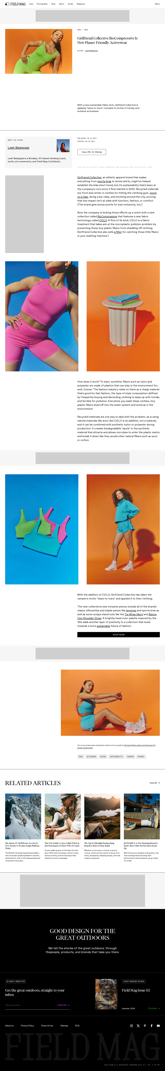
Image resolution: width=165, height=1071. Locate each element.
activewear (91, 756)
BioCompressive (107, 216)
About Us (9, 1026)
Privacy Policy (27, 1026)
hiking (103, 756)
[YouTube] (158, 1025)
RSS (77, 1026)
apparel (141, 756)
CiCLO (103, 220)
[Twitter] (138, 1025)
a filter (118, 231)
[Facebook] (151, 1025)
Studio (70, 4)
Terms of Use (47, 1026)
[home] (15, 4)
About (61, 4)
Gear (31, 4)
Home (79, 30)
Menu (157, 4)
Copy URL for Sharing (92, 152)
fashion (130, 756)
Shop (53, 4)
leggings (131, 610)
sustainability (116, 756)
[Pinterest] (144, 1025)
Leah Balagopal (91, 51)
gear (86, 30)
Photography (42, 4)
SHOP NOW (118, 634)
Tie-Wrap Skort (134, 614)
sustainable (103, 625)
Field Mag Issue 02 (136, 990)
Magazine (81, 4)
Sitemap (64, 1026)
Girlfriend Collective (89, 177)
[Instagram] (131, 1025)
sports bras (104, 181)
